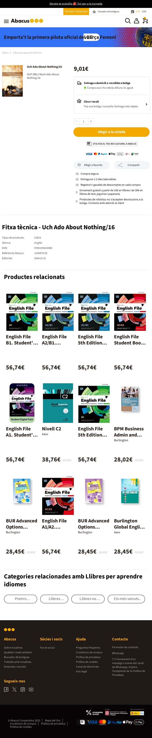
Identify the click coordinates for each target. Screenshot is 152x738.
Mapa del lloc (53, 721)
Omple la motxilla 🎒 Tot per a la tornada (76, 4)
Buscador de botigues (16, 657)
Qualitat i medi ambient (18, 652)
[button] (136, 21)
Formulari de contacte (125, 647)
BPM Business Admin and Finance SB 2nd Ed (129, 438)
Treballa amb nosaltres (17, 662)
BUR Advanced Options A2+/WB (21, 527)
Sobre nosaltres (13, 648)
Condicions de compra (89, 652)
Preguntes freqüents (88, 648)
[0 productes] (145, 22)
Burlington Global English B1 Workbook (129, 527)
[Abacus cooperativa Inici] (28, 23)
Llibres (5, 52)
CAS (144, 11)
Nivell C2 (51, 428)
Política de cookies (87, 662)
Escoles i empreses (76, 11)
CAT (138, 11)
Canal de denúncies (87, 667)
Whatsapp (118, 653)
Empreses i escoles (15, 667)
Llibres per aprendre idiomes (27, 52)
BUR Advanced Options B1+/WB (93, 527)
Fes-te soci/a (47, 648)
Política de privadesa (88, 657)
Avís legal (81, 671)
